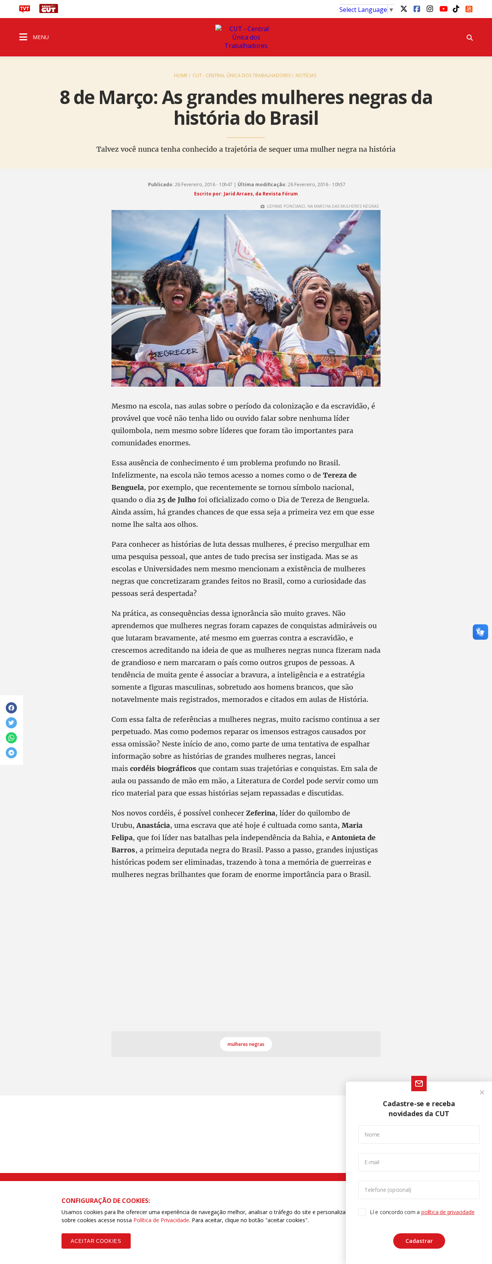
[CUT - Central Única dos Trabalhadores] (246, 37)
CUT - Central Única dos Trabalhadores (242, 75)
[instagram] (430, 8)
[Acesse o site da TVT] (24, 11)
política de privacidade (447, 1212)
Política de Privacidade (161, 1220)
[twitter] (403, 8)
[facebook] (417, 8)
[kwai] (469, 8)
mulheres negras (246, 1044)
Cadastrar (419, 1240)
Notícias (306, 75)
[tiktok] (456, 8)
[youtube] (443, 8)
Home (181, 75)
